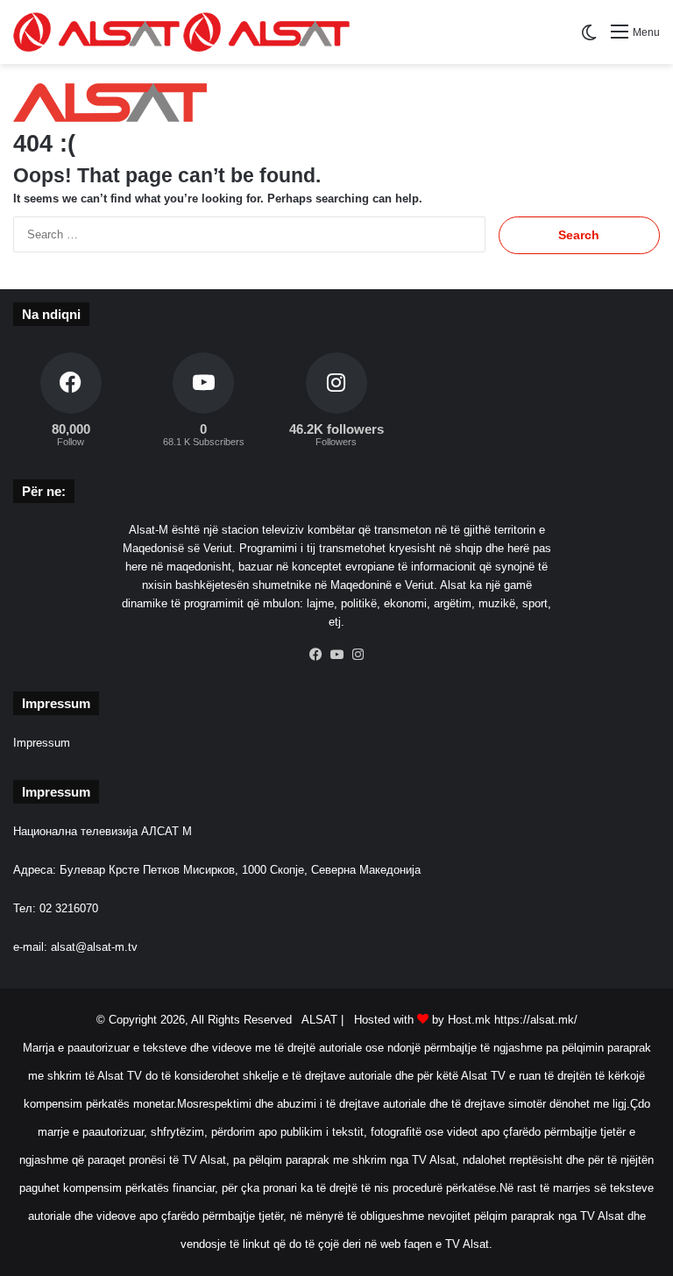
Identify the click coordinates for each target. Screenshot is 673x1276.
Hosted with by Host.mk (422, 1019)
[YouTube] (336, 654)
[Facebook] (315, 654)
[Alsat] (181, 32)
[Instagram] (357, 654)
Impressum (41, 742)
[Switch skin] (589, 39)
